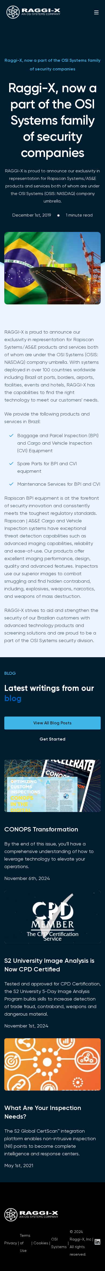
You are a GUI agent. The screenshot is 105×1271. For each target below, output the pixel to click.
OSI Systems (59, 1243)
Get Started (52, 739)
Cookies (40, 1243)
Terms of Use (25, 1243)
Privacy (10, 1243)
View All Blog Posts (52, 722)
